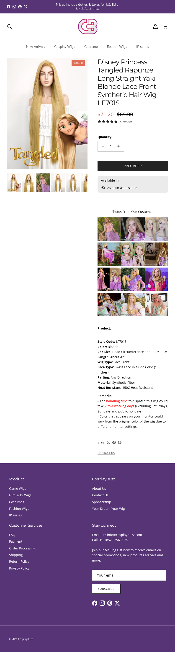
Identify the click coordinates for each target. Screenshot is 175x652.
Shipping (16, 555)
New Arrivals (35, 46)
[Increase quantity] (120, 146)
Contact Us (106, 453)
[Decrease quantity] (102, 146)
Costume (91, 46)
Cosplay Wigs (64, 46)
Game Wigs (17, 488)
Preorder (133, 166)
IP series (142, 46)
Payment (15, 541)
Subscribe (106, 589)
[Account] (154, 26)
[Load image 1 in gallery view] (47, 113)
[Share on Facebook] (114, 442)
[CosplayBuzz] (87, 26)
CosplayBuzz (25, 639)
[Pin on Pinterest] (119, 442)
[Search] (9, 26)
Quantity (104, 137)
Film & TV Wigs (20, 495)
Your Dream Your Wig (108, 508)
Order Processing (22, 548)
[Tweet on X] (108, 442)
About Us (99, 488)
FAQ (12, 535)
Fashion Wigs (117, 46)
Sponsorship (101, 502)
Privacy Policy (19, 568)
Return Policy (19, 561)
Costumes (16, 502)
